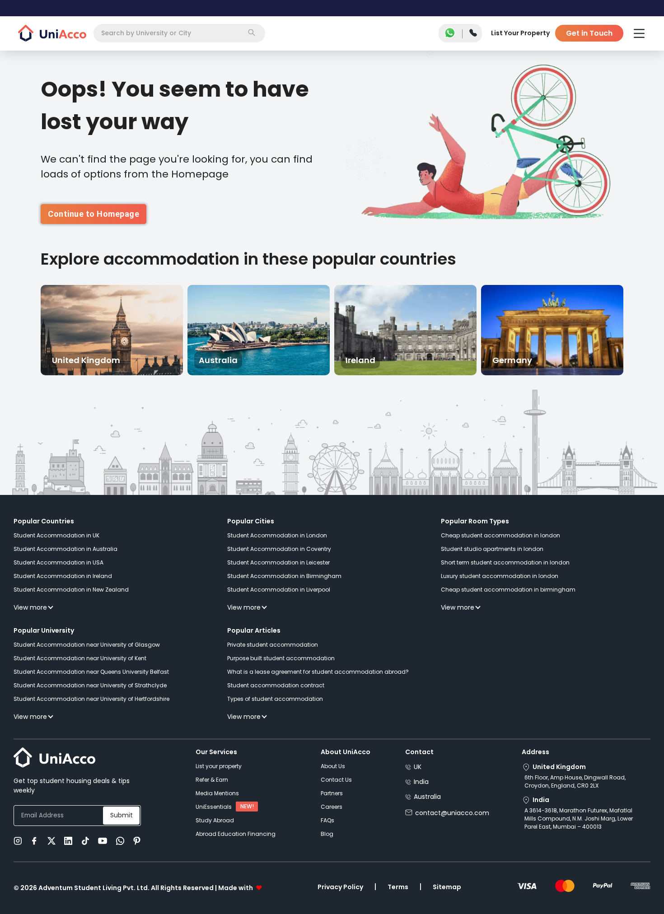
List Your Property (520, 32)
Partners (332, 793)
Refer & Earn (212, 779)
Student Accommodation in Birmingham (284, 576)
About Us (333, 766)
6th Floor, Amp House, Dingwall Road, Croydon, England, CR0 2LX (575, 781)
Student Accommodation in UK (56, 535)
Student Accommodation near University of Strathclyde (90, 685)
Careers (331, 807)
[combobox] (179, 33)
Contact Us (336, 779)
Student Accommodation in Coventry (279, 549)
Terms (398, 886)
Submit (121, 815)
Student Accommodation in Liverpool (278, 589)
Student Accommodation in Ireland (63, 576)
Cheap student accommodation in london (500, 535)
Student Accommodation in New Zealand (71, 589)
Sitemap (447, 886)
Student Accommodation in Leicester (278, 562)
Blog (327, 834)
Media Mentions (217, 793)
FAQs (327, 820)
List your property (219, 766)
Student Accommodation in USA (58, 562)
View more (30, 607)
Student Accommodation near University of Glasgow (87, 644)
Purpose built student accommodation (281, 658)
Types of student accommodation (275, 699)
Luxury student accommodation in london (499, 576)
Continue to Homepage (93, 214)
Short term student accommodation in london (505, 562)
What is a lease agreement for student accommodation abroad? (318, 672)
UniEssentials (214, 807)
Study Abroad (215, 820)
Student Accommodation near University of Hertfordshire (91, 699)
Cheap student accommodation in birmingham (508, 589)
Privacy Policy (340, 886)
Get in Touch (589, 33)
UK (417, 766)
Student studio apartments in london (492, 549)
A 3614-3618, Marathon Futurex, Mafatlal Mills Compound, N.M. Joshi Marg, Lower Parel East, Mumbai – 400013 (578, 818)
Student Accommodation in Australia (65, 549)
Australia (427, 796)
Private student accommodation (272, 644)
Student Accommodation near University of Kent (80, 658)
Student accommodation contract (275, 685)
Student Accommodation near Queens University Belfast (91, 672)
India (421, 781)
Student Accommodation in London (277, 535)
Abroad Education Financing (236, 834)
